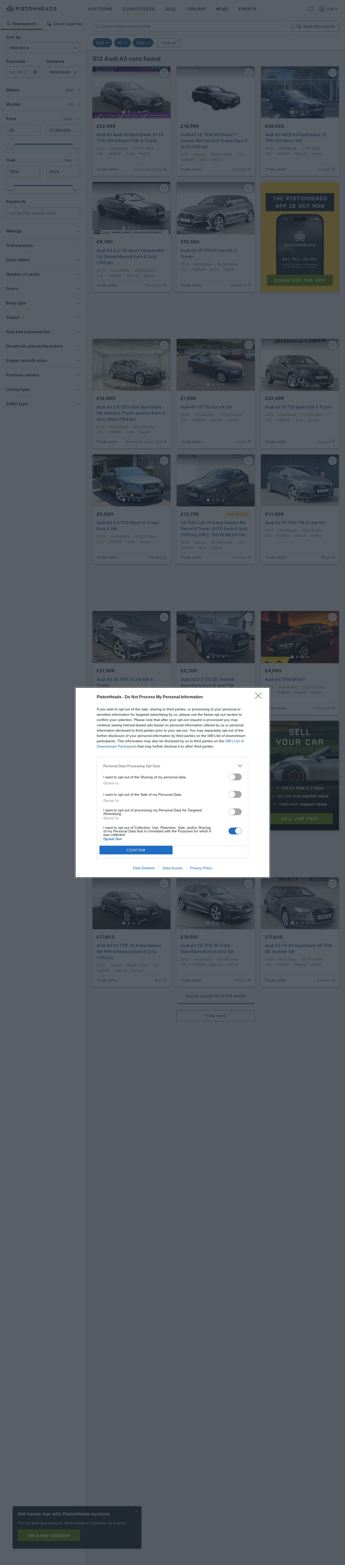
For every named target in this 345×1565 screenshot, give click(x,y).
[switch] (235, 777)
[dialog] (172, 782)
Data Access (172, 868)
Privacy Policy (201, 868)
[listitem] (172, 765)
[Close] (260, 697)
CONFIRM (136, 850)
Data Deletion (144, 868)
